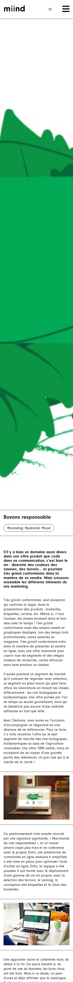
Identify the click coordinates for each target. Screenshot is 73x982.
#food (46, 528)
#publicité (32, 528)
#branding (15, 528)
